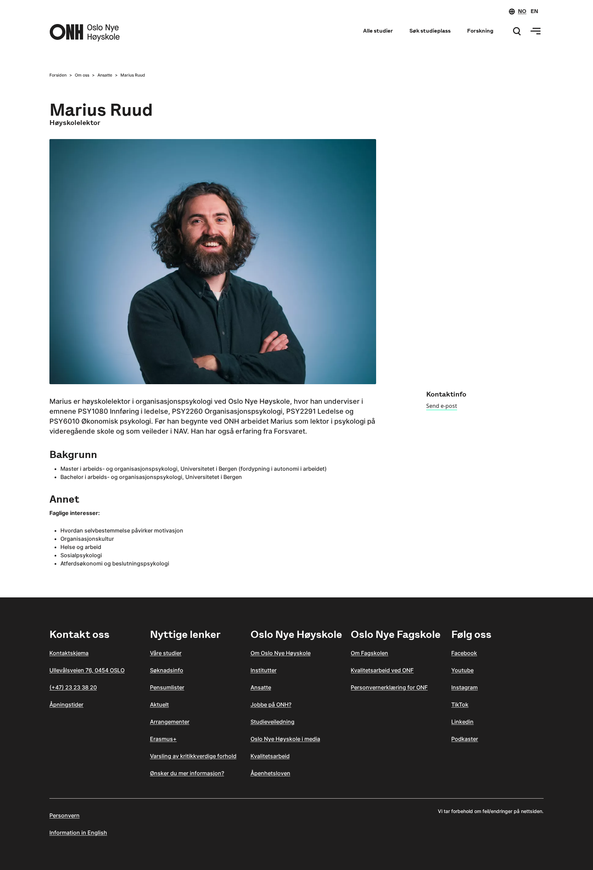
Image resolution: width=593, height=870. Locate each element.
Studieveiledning (272, 721)
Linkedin (462, 721)
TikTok (459, 704)
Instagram (464, 687)
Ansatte (104, 75)
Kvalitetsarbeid (270, 756)
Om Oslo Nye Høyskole (281, 653)
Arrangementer (169, 721)
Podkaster (464, 738)
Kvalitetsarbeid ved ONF (382, 670)
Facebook (464, 653)
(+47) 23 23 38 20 (73, 687)
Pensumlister (167, 687)
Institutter (264, 670)
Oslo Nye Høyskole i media (285, 738)
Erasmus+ (163, 738)
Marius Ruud (132, 75)
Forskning (480, 30)
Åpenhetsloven (270, 773)
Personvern (64, 815)
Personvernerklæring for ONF (389, 687)
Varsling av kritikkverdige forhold (193, 756)
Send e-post (441, 406)
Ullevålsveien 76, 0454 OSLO (87, 670)
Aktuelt (159, 704)
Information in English (78, 832)
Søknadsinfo (166, 670)
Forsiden (58, 75)
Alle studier (378, 30)
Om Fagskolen (369, 653)
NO (522, 11)
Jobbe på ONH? (271, 704)
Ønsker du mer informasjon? (187, 773)
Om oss (82, 75)
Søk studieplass (430, 30)
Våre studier (166, 653)
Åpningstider (66, 704)
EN (534, 11)
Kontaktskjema (69, 653)
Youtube (462, 670)
